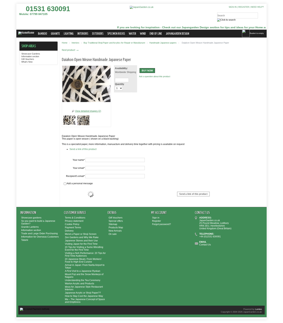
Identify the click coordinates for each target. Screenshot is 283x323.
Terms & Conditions (75, 217)
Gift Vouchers (27, 59)
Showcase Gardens (30, 54)
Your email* (79, 168)
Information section (30, 56)
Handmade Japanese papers (163, 43)
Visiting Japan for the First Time (81, 244)
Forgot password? (161, 224)
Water (132, 33)
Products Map (116, 227)
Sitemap (113, 224)
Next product (70, 50)
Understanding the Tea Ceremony (82, 280)
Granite (55, 33)
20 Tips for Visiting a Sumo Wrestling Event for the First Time (84, 248)
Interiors (82, 33)
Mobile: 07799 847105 (33, 14)
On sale (113, 234)
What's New (27, 62)
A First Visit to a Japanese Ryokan (82, 271)
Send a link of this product (82, 149)
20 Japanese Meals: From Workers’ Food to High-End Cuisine (83, 260)
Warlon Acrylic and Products (79, 283)
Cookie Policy (72, 224)
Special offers (116, 221)
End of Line (156, 33)
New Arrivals (115, 230)
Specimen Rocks (116, 33)
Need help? (257, 7)
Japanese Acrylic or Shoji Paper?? (83, 292)
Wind (143, 33)
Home (31, 32)
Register (243, 7)
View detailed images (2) (88, 111)
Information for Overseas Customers (40, 236)
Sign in (233, 7)
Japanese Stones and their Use (81, 240)
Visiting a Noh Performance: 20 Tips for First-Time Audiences (85, 254)
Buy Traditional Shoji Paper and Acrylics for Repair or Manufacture (114, 43)
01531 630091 (48, 9)
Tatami (24, 240)
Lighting (69, 33)
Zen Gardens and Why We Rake (82, 237)
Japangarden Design (177, 33)
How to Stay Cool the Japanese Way (84, 296)
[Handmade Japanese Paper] (69, 120)
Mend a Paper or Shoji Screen (80, 234)
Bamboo (42, 33)
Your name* (79, 160)
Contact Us (205, 244)
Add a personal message (79, 183)
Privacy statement (74, 221)
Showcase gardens (31, 217)
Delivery (69, 230)
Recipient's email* (75, 176)
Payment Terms (73, 227)
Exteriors (97, 33)
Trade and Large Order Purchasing (39, 233)
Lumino (258, 309)
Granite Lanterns (30, 227)
